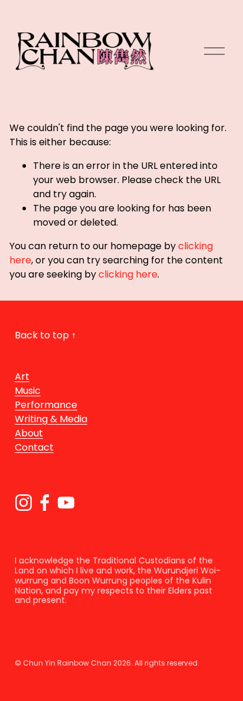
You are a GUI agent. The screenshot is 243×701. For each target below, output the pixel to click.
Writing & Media (51, 419)
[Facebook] (45, 502)
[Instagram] (23, 502)
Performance (46, 405)
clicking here (127, 274)
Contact (34, 447)
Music (28, 390)
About (29, 433)
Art (22, 376)
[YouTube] (66, 502)
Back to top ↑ (45, 335)
